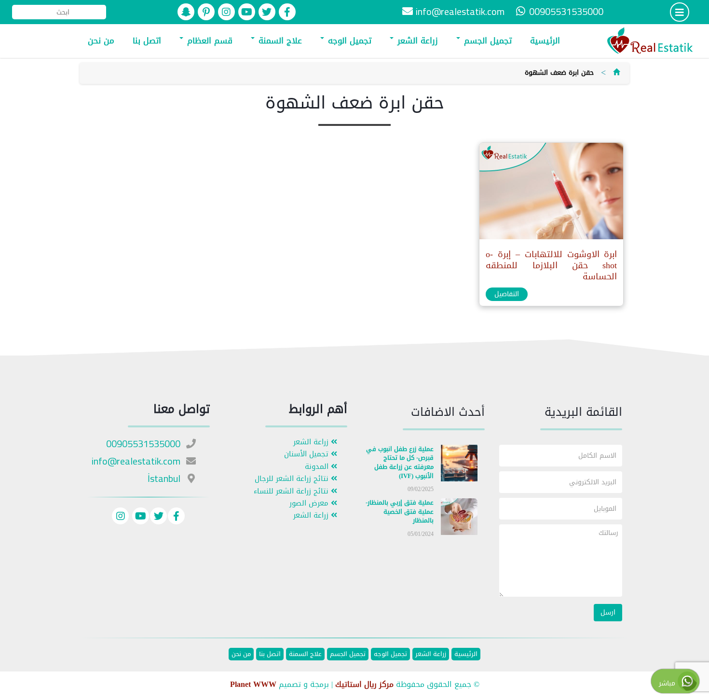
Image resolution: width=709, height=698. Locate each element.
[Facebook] (176, 517)
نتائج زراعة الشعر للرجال (293, 479)
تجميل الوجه (348, 40)
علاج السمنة (279, 40)
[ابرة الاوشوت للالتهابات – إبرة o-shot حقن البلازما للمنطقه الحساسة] (550, 193)
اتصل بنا (147, 40)
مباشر (668, 683)
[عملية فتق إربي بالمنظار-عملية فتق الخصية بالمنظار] (459, 519)
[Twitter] (158, 517)
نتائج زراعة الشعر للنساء (292, 491)
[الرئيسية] (616, 72)
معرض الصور (310, 503)
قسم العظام (208, 40)
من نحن (101, 40)
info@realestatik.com (460, 11)
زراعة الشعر (416, 40)
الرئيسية (545, 40)
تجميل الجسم (486, 40)
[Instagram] (120, 517)
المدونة (318, 467)
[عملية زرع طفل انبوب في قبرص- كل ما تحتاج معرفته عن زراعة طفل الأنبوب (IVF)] (459, 465)
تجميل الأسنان (307, 454)
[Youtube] (139, 517)
